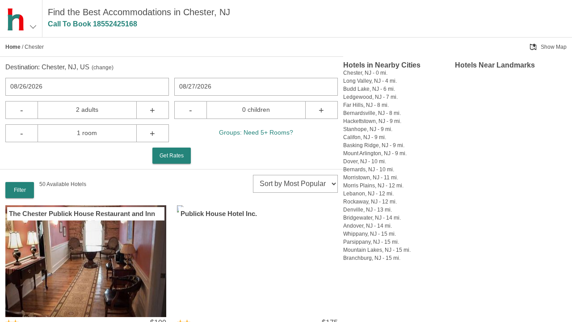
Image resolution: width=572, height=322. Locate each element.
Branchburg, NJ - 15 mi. (371, 258)
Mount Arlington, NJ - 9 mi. (375, 153)
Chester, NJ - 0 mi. (365, 73)
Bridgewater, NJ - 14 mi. (372, 218)
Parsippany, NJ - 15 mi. (371, 242)
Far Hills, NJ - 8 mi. (366, 105)
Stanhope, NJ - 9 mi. (367, 129)
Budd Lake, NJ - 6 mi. (369, 89)
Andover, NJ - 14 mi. (367, 226)
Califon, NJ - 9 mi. (364, 137)
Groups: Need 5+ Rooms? (256, 132)
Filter (20, 190)
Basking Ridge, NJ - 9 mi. (373, 145)
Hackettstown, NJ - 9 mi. (372, 121)
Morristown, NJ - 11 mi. (370, 177)
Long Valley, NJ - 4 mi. (370, 81)
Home (13, 47)
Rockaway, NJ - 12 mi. (370, 202)
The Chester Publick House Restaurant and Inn (82, 213)
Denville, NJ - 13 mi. (367, 210)
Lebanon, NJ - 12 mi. (368, 194)
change (102, 67)
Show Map (554, 47)
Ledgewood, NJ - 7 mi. (370, 97)
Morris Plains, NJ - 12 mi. (373, 185)
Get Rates (172, 156)
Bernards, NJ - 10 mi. (368, 169)
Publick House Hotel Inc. (219, 213)
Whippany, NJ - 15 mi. (369, 234)
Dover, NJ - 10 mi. (364, 161)
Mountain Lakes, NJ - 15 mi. (377, 250)
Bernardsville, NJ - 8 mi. (372, 113)
